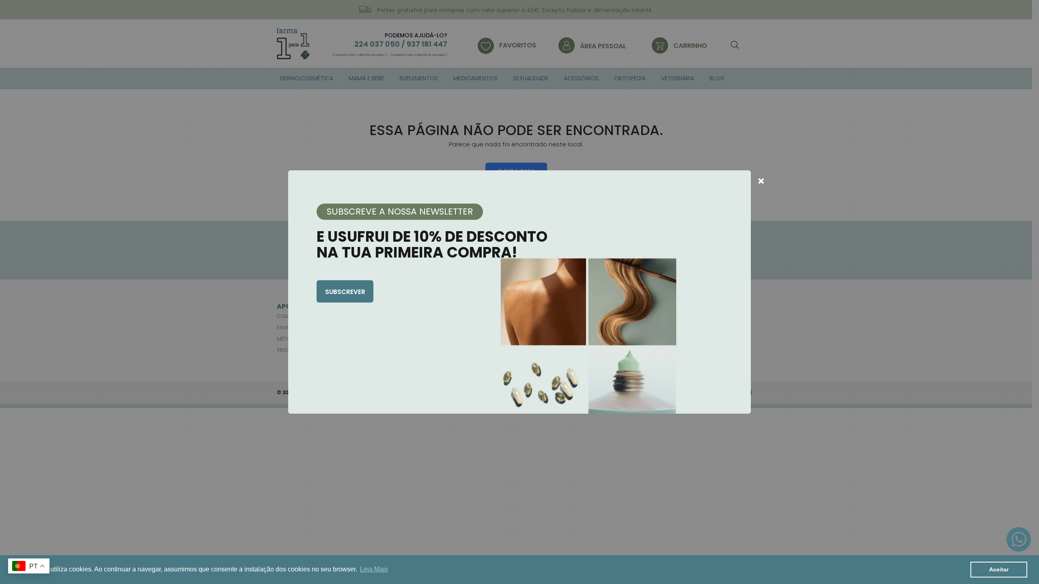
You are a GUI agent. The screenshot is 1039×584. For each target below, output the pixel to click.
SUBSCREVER (345, 292)
